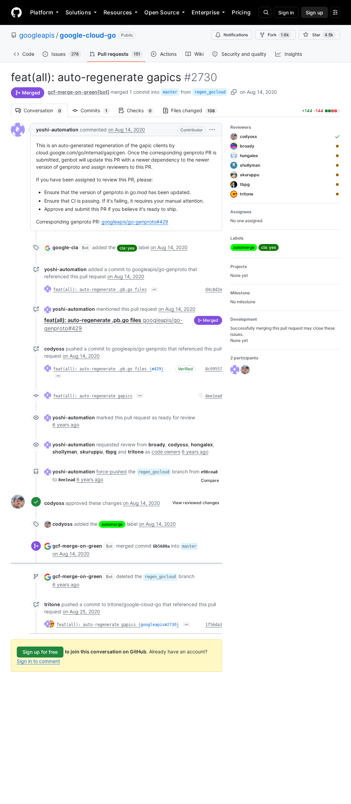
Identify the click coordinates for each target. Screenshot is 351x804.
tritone (52, 604)
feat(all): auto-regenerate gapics (92, 396)
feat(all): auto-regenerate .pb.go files (100, 289)
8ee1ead (213, 396)
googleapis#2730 (159, 624)
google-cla (65, 247)
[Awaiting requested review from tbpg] (337, 184)
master (170, 92)
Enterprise (205, 12)
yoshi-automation (57, 129)
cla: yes (127, 248)
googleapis (37, 35)
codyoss (54, 349)
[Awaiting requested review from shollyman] (337, 165)
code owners (166, 452)
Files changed (196, 110)
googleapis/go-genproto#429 (134, 222)
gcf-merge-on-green (77, 546)
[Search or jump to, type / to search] (265, 12)
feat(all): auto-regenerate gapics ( (99, 624)
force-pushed (111, 471)
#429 (156, 369)
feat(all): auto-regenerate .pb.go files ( (102, 369)
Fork (278, 34)
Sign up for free (40, 652)
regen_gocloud (210, 92)
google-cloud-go (88, 35)
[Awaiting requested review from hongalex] (337, 155)
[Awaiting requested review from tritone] (337, 194)
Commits (97, 110)
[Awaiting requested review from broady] (337, 146)
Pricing (241, 12)
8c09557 (213, 369)
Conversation (46, 110)
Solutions (78, 12)
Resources (118, 12)
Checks (142, 110)
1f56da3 (213, 624)
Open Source (161, 12)
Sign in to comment (38, 661)
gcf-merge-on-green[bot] (78, 92)
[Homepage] (16, 12)
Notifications (235, 34)
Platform (41, 12)
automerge (112, 524)
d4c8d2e (213, 289)
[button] (212, 129)
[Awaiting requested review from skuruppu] (337, 174)
